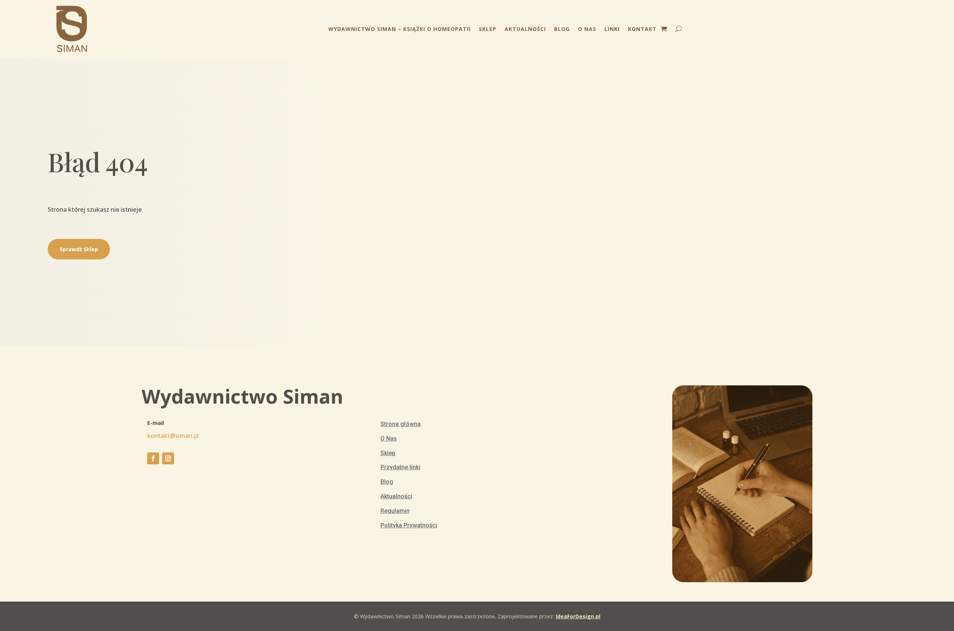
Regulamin (395, 510)
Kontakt (642, 28)
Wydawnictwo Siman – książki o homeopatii (399, 28)
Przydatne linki (400, 467)
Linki (612, 28)
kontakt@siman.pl (173, 436)
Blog (562, 28)
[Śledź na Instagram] (168, 458)
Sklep (487, 28)
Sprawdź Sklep (79, 249)
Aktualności (525, 28)
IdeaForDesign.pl (578, 616)
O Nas (587, 28)
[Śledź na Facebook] (153, 458)
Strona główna (400, 423)
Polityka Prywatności (408, 525)
